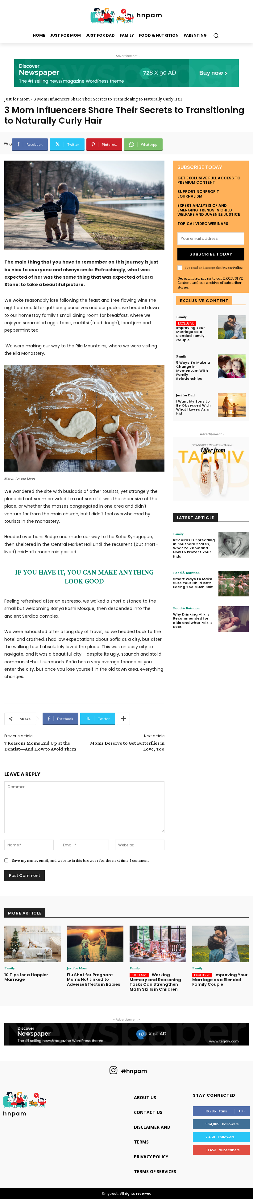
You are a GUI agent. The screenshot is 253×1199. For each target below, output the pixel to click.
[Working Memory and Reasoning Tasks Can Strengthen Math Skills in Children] (158, 944)
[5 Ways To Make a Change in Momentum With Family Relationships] (232, 366)
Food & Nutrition (186, 573)
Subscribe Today (210, 254)
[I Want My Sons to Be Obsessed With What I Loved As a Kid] (232, 405)
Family (181, 317)
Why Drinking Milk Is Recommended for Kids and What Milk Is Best (193, 620)
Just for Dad (185, 395)
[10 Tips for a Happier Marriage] (32, 944)
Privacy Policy (232, 267)
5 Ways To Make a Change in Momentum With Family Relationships (193, 370)
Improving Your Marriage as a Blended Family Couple (190, 333)
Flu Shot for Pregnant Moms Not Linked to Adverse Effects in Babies (93, 979)
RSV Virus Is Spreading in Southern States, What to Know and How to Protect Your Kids (194, 548)
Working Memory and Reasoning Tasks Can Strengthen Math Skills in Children (155, 982)
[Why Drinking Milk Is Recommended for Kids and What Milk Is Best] (233, 619)
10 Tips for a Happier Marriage (26, 977)
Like (242, 1110)
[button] (215, 35)
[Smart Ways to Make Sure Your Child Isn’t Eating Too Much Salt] (233, 583)
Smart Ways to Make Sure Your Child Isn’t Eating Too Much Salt (193, 582)
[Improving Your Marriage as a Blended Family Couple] (232, 327)
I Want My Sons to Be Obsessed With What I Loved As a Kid (193, 407)
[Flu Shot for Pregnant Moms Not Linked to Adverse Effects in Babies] (95, 944)
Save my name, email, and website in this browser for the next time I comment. (81, 860)
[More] (123, 719)
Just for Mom (17, 98)
